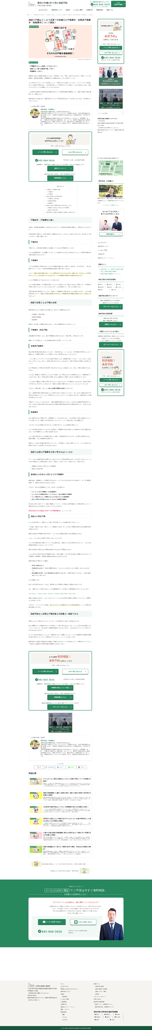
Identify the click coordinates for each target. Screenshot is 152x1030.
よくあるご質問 (102, 250)
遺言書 (97, 994)
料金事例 (64, 996)
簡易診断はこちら (60, 178)
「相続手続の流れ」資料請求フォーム (104, 1007)
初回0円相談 (118, 3)
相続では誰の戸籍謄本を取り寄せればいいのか (59, 205)
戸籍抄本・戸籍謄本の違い (54, 189)
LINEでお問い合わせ (85, 922)
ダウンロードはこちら (60, 707)
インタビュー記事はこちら (111, 205)
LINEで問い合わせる (75, 152)
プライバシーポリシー (100, 996)
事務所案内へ (110, 234)
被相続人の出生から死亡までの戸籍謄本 (58, 207)
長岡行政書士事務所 (43, 986)
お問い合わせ (97, 999)
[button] (82, 767)
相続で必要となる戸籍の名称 (54, 196)
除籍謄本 (50, 203)
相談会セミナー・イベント (106, 258)
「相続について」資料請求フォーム (103, 1004)
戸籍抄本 (50, 191)
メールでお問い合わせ (53, 922)
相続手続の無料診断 (99, 1001)
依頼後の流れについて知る (60, 687)
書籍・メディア (65, 1009)
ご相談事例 (64, 1001)
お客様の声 (101, 254)
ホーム (62, 983)
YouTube (64, 1019)
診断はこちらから (111, 324)
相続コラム (97, 983)
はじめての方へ (102, 242)
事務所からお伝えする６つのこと (69, 989)
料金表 (62, 994)
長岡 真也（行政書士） (48, 109)
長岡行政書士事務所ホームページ (111, 273)
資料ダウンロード (60, 168)
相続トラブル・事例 (100, 991)
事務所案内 (64, 1012)
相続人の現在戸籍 (53, 210)
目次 (58, 186)
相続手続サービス (103, 246)
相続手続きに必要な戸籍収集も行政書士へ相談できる (61, 212)
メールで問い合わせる (45, 152)
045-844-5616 (102, 4)
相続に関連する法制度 (101, 989)
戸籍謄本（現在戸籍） (54, 198)
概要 (63, 1014)
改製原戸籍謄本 (52, 201)
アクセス (64, 1017)
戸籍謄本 (50, 194)
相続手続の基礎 (34, 62)
